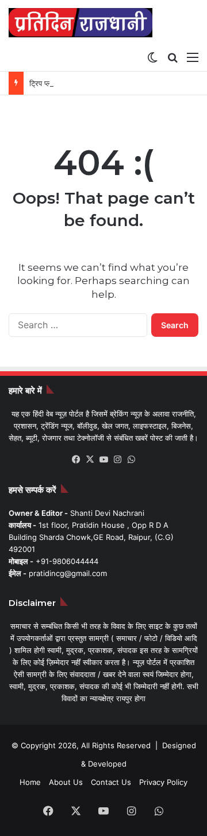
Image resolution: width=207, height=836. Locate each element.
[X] (90, 459)
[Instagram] (117, 459)
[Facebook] (76, 459)
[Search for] (172, 56)
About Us (66, 782)
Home (30, 782)
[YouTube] (103, 459)
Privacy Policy (163, 782)
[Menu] (192, 56)
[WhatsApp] (131, 459)
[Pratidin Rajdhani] (80, 22)
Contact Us (111, 782)
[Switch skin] (152, 56)
